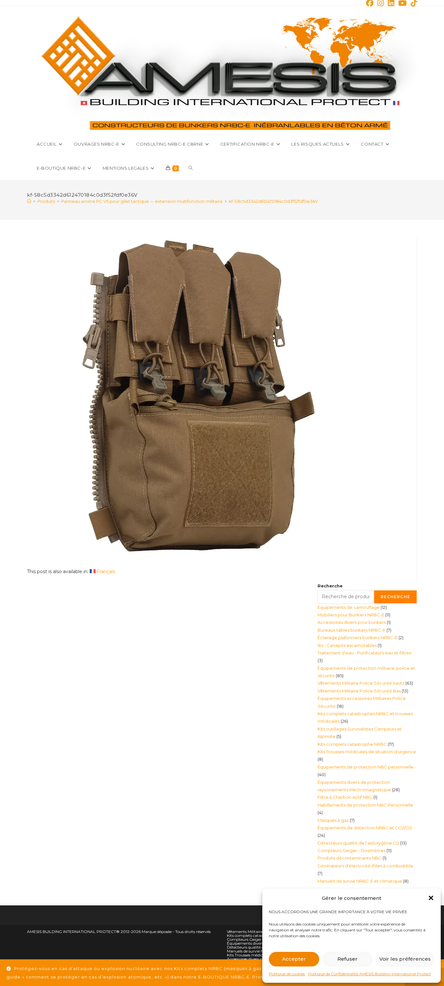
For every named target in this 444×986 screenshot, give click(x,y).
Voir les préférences (405, 959)
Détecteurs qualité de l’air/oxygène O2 (262, 947)
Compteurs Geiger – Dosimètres (257, 939)
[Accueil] (29, 201)
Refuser (347, 959)
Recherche (330, 585)
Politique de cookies (287, 973)
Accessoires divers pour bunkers (256, 958)
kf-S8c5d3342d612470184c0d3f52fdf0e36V (273, 201)
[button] (431, 898)
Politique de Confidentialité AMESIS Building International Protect (369, 973)
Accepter (294, 959)
